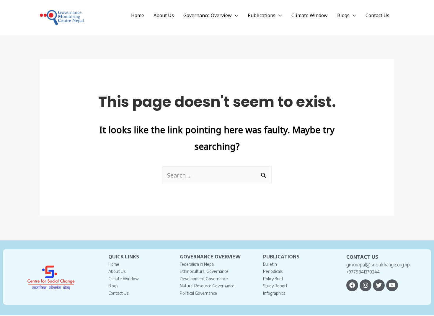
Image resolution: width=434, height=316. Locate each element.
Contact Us (118, 293)
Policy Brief (273, 278)
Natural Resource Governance (207, 285)
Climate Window (123, 278)
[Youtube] (392, 285)
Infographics (274, 293)
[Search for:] (217, 175)
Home (113, 264)
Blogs (113, 285)
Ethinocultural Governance (204, 271)
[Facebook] (352, 285)
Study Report (275, 285)
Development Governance (204, 278)
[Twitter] (379, 285)
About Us (116, 271)
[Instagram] (365, 285)
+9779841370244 (363, 271)
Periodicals (273, 271)
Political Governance (198, 293)
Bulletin (270, 264)
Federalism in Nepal (197, 264)
